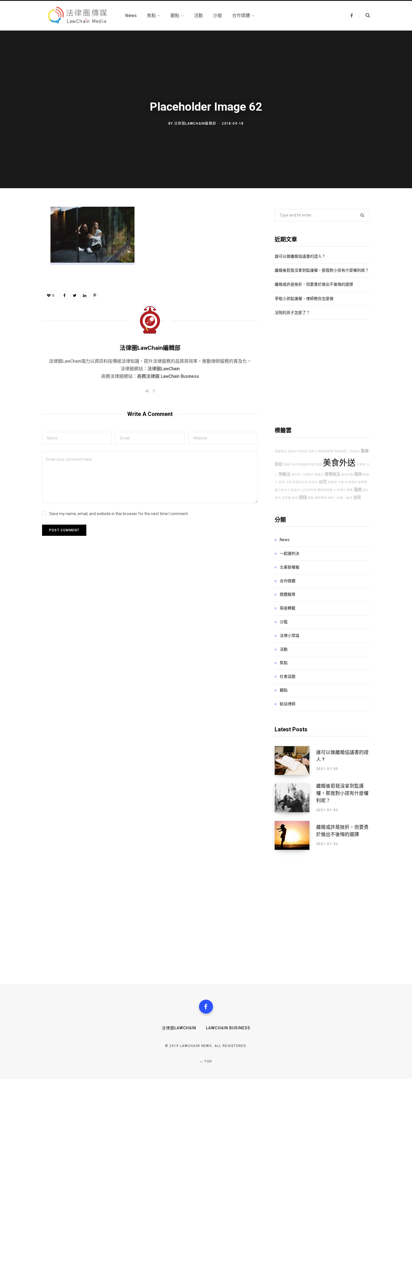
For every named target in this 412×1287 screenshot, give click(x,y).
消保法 (312, 451)
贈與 (358, 474)
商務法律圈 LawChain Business (168, 376)
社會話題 (287, 676)
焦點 (284, 662)
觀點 (284, 690)
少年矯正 (340, 490)
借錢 (303, 497)
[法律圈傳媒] (77, 15)
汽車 (341, 482)
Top (207, 1061)
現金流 (292, 451)
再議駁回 (281, 451)
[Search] (364, 15)
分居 (289, 482)
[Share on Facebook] (21, 227)
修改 (295, 498)
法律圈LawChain (163, 368)
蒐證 (358, 489)
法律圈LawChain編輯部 (195, 123)
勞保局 (302, 451)
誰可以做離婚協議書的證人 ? (300, 256)
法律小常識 (289, 635)
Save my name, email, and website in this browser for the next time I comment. (119, 513)
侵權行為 (289, 464)
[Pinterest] (21, 257)
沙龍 (284, 622)
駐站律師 (287, 704)
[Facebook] (206, 1007)
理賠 (310, 498)
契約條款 (340, 451)
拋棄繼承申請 (306, 464)
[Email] (21, 272)
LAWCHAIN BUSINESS (228, 1028)
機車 (350, 490)
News (285, 539)
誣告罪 (295, 474)
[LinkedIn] (84, 295)
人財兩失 (354, 451)
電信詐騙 (347, 474)
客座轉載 (287, 608)
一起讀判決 (289, 553)
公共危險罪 (308, 490)
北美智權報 (289, 567)
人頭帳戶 (307, 474)
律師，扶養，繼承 (340, 498)
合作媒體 (287, 581)
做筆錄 (332, 482)
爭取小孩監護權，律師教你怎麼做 (304, 298)
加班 (357, 497)
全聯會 (360, 464)
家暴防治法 (300, 482)
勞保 (282, 482)
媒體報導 (287, 594)
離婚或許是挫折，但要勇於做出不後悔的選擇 (314, 284)
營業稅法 (332, 474)
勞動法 (284, 474)
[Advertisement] (322, 373)
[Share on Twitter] (21, 242)
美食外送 (339, 462)
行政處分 (294, 490)
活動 (284, 649)
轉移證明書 (326, 451)
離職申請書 (325, 490)
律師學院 (320, 498)
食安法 (313, 482)
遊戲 (319, 464)
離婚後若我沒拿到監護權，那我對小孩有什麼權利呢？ (322, 270)
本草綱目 (351, 482)
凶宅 (323, 482)
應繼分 (319, 474)
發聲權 (286, 498)
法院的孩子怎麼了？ (292, 312)
